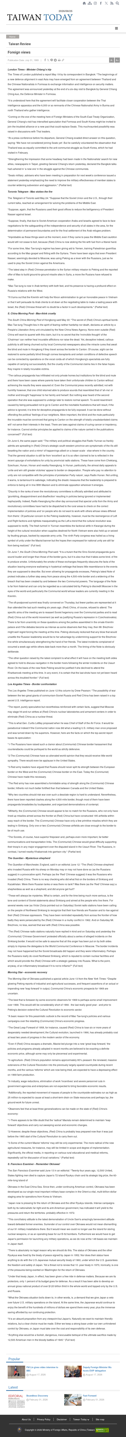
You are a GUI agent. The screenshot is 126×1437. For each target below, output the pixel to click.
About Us (26, 1419)
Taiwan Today (80, 1419)
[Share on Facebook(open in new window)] (45, 60)
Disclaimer (62, 1419)
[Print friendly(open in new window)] (59, 60)
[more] (116, 28)
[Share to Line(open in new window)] (51, 60)
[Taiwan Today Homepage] (84, 3)
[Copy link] (63, 60)
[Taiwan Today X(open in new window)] (106, 3)
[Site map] (89, 3)
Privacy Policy (43, 1419)
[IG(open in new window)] (95, 3)
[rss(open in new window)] (111, 3)
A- (111, 60)
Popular (14, 1359)
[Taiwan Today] (39, 17)
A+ (117, 60)
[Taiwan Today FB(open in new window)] (100, 3)
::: (7, 8)
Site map (100, 1419)
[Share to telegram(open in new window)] (55, 60)
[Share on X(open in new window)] (48, 60)
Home (12, 36)
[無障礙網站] (102, 1429)
